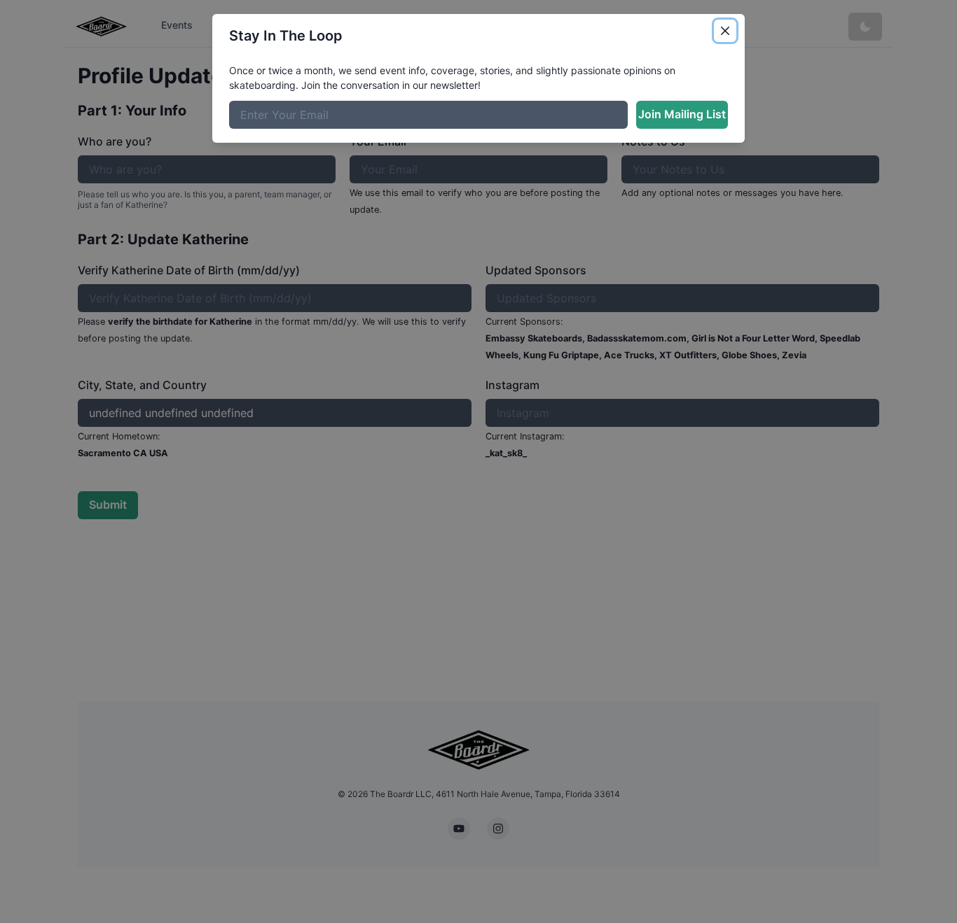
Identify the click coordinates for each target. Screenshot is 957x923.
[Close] (725, 31)
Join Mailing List (682, 114)
